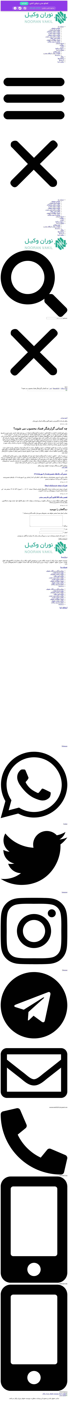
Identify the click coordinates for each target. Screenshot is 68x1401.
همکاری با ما (60, 50)
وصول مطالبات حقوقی (53, 40)
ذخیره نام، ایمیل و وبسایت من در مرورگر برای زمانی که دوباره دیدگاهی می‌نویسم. (41, 536)
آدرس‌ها (61, 60)
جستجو (65, 318)
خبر (66, 470)
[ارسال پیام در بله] (20, 8)
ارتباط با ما (63, 608)
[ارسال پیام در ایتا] (25, 8)
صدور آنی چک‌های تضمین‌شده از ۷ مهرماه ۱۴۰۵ (50, 474)
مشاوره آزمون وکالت (54, 41)
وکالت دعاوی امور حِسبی (52, 36)
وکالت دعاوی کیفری (54, 33)
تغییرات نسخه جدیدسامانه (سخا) (56, 485)
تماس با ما (61, 62)
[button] (34, 8)
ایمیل (65, 532)
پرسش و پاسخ (59, 48)
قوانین (62, 46)
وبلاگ (62, 56)
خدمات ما (61, 26)
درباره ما (57, 55)
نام (66, 529)
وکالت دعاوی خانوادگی (53, 31)
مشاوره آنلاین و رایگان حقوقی (55, 571)
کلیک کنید (24, 3)
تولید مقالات (56, 51)
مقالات (62, 45)
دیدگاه (65, 526)
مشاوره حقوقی (55, 28)
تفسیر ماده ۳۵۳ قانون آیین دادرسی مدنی (53, 497)
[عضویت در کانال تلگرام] (15, 8)
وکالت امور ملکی (55, 38)
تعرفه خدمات (60, 43)
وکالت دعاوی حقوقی (54, 35)
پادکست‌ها (61, 58)
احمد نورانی (64, 418)
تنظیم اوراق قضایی (54, 30)
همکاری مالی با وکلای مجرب (51, 53)
